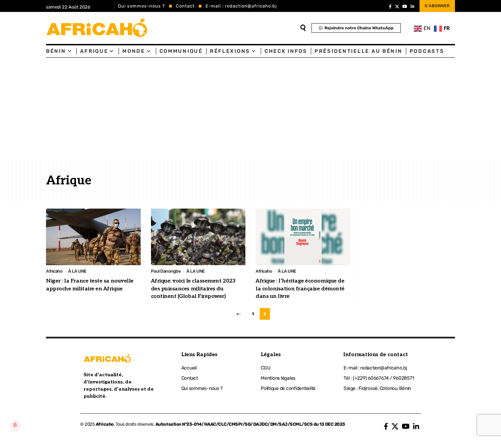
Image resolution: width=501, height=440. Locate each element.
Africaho (54, 271)
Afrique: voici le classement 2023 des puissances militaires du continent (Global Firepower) (193, 289)
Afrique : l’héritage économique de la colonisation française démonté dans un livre (300, 289)
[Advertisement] (250, 108)
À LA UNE (77, 271)
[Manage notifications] (15, 425)
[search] (303, 28)
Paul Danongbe (166, 271)
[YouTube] (405, 6)
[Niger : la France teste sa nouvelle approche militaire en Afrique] (93, 237)
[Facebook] (390, 6)
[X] (397, 6)
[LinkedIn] (412, 6)
